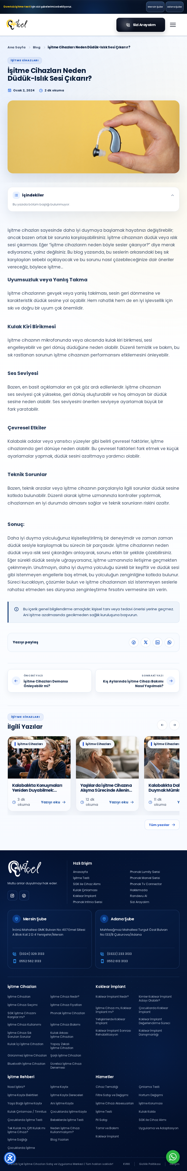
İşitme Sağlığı (17, 1140)
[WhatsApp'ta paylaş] (169, 642)
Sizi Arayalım (139, 902)
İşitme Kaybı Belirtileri (23, 1095)
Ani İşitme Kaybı (62, 1103)
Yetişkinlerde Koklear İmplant (110, 1021)
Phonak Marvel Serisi (145, 878)
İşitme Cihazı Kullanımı (24, 1025)
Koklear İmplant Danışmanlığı (150, 1033)
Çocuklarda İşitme (21, 1148)
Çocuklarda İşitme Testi (25, 1120)
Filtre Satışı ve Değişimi (112, 1095)
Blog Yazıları (59, 1140)
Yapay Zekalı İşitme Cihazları (61, 1046)
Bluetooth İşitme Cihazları (26, 1064)
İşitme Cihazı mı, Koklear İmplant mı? (113, 1010)
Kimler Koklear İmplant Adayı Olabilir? (155, 998)
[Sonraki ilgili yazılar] (174, 725)
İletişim (174, 1164)
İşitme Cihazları (19, 997)
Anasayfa (80, 872)
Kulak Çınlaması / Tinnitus (27, 1112)
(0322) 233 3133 (119, 953)
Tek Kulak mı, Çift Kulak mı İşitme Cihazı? (26, 1130)
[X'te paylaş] (145, 642)
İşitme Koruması (151, 1103)
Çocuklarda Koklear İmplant (153, 1010)
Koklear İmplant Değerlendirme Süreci (154, 1021)
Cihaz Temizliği (107, 1087)
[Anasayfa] (18, 25)
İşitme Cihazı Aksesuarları (115, 1103)
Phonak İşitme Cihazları (67, 1013)
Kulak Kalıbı (147, 1112)
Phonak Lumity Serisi (145, 872)
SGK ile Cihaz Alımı (87, 884)
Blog (36, 47)
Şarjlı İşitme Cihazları (65, 1055)
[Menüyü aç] (173, 24)
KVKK (126, 1164)
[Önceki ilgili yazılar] (162, 725)
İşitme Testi (81, 878)
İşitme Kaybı (59, 1087)
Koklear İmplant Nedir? (112, 997)
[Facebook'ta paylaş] (134, 642)
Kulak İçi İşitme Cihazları (25, 1044)
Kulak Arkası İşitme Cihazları (61, 1035)
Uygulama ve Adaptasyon (158, 1128)
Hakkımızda (139, 890)
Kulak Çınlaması (85, 890)
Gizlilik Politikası (150, 1164)
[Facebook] (24, 895)
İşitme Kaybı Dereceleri (66, 1095)
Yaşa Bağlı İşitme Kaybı (25, 1103)
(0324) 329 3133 (31, 953)
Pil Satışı (101, 1120)
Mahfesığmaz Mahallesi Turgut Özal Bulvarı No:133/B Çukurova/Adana (134, 932)
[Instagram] (12, 895)
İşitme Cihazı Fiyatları (66, 1005)
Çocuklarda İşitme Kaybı (68, 1112)
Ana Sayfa (17, 47)
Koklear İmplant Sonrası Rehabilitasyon (113, 1033)
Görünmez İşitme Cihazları (27, 1055)
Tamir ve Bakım (107, 1128)
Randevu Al (138, 896)
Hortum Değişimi (151, 1095)
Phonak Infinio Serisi (87, 902)
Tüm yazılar (159, 825)
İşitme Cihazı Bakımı (65, 1025)
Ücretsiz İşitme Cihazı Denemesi (66, 1066)
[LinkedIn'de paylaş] (157, 642)
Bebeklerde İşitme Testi (67, 1120)
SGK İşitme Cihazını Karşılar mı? (22, 1015)
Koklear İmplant (84, 896)
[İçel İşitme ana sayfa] (25, 869)
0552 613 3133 (117, 961)
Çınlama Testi (149, 1087)
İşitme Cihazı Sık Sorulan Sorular (19, 1035)
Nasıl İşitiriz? (16, 1087)
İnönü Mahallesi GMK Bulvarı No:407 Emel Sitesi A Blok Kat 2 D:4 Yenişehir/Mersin (48, 932)
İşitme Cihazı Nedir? (64, 997)
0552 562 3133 (30, 961)
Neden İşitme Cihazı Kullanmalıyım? (65, 1130)
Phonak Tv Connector (146, 884)
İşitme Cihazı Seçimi (22, 1005)
